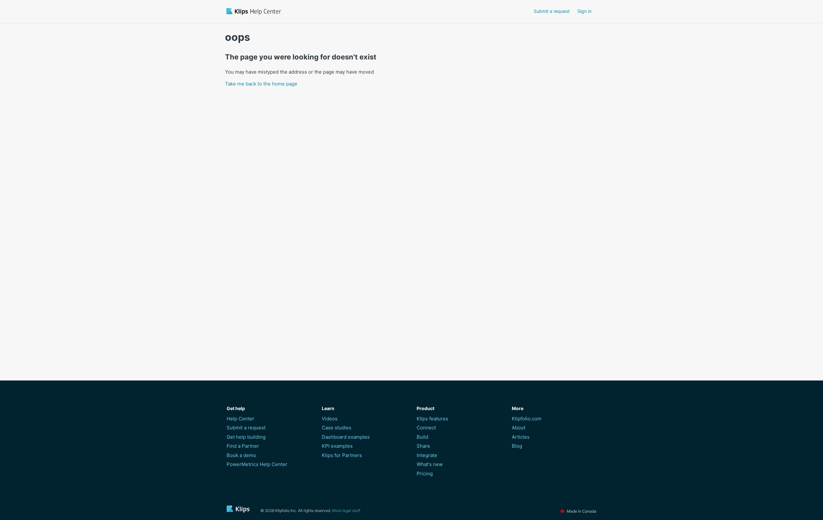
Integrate (427, 455)
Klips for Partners (342, 455)
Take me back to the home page (261, 84)
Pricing (425, 474)
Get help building (246, 437)
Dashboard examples (346, 437)
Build (422, 437)
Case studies (336, 428)
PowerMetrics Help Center (257, 464)
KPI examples (337, 446)
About (518, 428)
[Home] (290, 11)
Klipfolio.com (526, 419)
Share (423, 446)
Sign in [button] (584, 11)
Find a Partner (243, 446)
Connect (426, 428)
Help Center (240, 419)
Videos (330, 419)
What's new (430, 464)
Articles (520, 437)
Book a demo (241, 455)
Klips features (432, 419)
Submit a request (552, 11)
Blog (517, 446)
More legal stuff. (346, 510)
